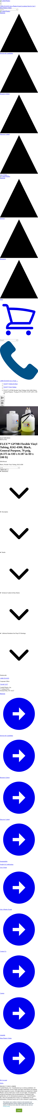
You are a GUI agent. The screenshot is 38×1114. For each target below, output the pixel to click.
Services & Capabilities (6, 53)
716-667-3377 (4, 684)
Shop (1, 299)
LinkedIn (2, 1035)
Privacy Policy (6, 1106)
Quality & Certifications (6, 864)
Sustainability (4, 861)
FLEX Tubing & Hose (11, 384)
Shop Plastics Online (6, 8)
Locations (24, 6)
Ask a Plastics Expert (15, 6)
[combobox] (8, 9)
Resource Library (5, 94)
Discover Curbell (5, 134)
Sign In (29, 6)
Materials (2, 13)
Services (2, 218)
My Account (3, 1080)
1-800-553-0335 (4, 6)
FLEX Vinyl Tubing (10, 387)
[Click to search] (17, 9)
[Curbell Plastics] (5, 1)
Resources (3, 259)
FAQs (1, 1083)
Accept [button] (19, 1110)
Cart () (33, 6)
